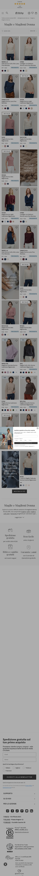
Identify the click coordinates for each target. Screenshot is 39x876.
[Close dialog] (38, 428)
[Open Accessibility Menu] (5, 864)
